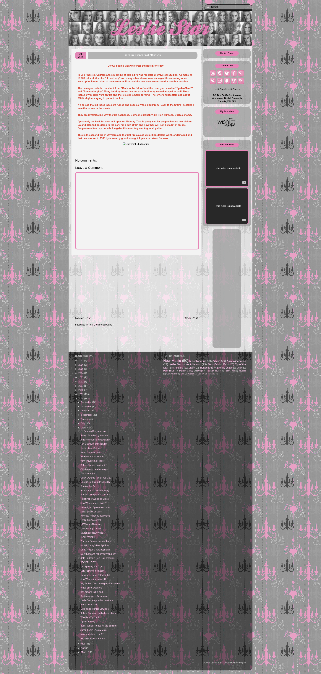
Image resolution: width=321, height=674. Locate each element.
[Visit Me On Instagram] (220, 81)
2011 (81, 386)
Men (182, 374)
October (85, 410)
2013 (81, 377)
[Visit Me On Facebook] (234, 73)
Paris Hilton (169, 370)
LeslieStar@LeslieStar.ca (227, 89)
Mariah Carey (186, 370)
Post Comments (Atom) (100, 324)
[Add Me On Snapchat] (227, 81)
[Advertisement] (136, 286)
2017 (81, 360)
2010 (81, 390)
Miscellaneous (197, 360)
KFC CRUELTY (88, 562)
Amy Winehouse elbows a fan (95, 439)
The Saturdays (87, 473)
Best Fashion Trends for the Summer (98, 625)
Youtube (242, 371)
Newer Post (82, 318)
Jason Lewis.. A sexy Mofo (93, 630)
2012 (81, 381)
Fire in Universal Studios (92, 638)
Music (239, 367)
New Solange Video (90, 528)
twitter (212, 374)
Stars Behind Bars (218, 364)
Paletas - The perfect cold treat (95, 494)
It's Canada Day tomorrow (93, 431)
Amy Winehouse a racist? (93, 579)
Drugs (200, 371)
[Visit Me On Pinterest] (213, 81)
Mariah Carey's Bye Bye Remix (96, 545)
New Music (172, 361)
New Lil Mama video (90, 452)
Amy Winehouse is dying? (93, 503)
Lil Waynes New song (91, 524)
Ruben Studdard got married (94, 435)
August (85, 419)
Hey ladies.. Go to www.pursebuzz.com (100, 583)
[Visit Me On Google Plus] (241, 73)
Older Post (191, 318)
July (83, 423)
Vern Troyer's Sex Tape (92, 461)
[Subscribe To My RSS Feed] (241, 81)
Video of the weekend (91, 587)
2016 (81, 365)
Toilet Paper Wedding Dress (94, 499)
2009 (81, 394)
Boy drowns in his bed (91, 592)
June (84, 427)
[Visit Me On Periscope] (220, 73)
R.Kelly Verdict (87, 537)
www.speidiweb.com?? (92, 634)
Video (192, 367)
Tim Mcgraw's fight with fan (93, 444)
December (86, 402)
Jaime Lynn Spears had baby (95, 507)
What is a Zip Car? (89, 617)
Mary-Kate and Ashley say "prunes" (98, 554)
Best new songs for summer (94, 596)
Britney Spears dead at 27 (93, 465)
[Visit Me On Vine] (234, 81)
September (87, 415)
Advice (216, 360)
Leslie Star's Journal (90, 520)
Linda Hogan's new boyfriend (95, 549)
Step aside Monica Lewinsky (94, 609)
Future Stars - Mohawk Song (94, 490)
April (83, 648)
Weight (191, 374)
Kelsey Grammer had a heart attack (98, 613)
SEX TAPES (202, 374)
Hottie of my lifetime (90, 448)
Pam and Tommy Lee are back (95, 541)
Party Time (230, 371)
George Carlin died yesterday (95, 482)
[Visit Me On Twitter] (227, 73)
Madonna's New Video (91, 533)
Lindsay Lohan (224, 367)
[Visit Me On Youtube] (213, 73)
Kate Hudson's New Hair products (97, 558)
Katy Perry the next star (92, 571)
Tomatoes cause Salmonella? (95, 575)
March (84, 652)
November (86, 406)
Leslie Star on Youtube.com (185, 364)
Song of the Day (88, 486)
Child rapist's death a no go (94, 469)
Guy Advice (171, 374)
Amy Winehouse (236, 360)
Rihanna (179, 367)
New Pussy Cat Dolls (91, 511)
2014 (81, 373)
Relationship (206, 367)
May (83, 643)
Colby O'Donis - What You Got (95, 477)
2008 (81, 398)
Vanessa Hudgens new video (95, 515)
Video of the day (88, 604)
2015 (81, 369)
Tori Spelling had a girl (91, 566)
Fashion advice (214, 371)
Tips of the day (87, 621)
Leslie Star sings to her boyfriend (97, 600)
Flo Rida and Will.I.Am (91, 456)
